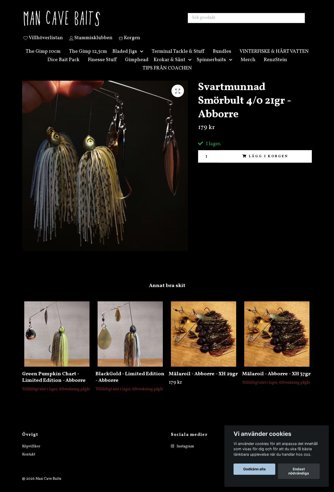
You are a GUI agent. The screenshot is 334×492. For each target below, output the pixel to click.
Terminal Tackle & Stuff (178, 57)
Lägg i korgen (268, 162)
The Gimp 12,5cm (88, 57)
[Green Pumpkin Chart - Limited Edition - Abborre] (57, 340)
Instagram (185, 452)
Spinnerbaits (211, 65)
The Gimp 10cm (43, 57)
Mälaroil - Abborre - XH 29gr (203, 380)
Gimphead (136, 65)
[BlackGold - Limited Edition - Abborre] (130, 340)
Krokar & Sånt (169, 65)
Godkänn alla (254, 469)
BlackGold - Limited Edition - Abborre (130, 383)
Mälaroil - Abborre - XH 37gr (276, 380)
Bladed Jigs (124, 57)
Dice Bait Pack (63, 65)
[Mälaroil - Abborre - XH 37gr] (277, 340)
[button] (142, 57)
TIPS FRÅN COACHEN (167, 74)
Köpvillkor (31, 452)
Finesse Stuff (102, 65)
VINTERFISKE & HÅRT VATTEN (274, 57)
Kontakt (28, 460)
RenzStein (275, 65)
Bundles (222, 57)
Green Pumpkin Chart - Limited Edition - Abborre (54, 383)
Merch (248, 65)
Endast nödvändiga (298, 471)
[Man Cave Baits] (94, 21)
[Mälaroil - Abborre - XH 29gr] (203, 340)
